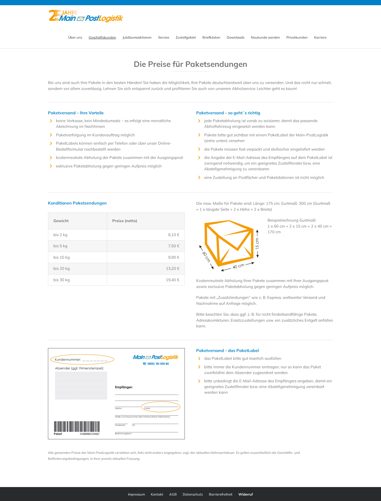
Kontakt (157, 494)
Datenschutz (193, 494)
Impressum (136, 494)
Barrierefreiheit (220, 494)
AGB (173, 494)
